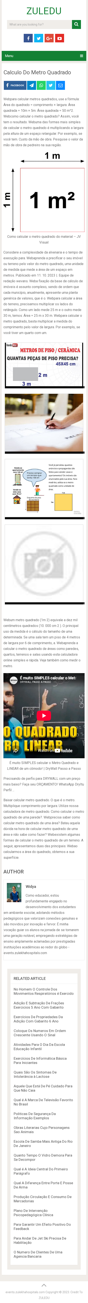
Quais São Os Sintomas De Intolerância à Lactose (35, 1074)
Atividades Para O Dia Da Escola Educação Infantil (39, 1046)
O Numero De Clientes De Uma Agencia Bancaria (38, 1254)
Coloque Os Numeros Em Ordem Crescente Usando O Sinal (40, 1033)
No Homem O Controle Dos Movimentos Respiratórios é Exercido (44, 991)
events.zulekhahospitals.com (25, 1292)
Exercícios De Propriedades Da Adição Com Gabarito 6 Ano (38, 1019)
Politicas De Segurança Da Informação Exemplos (35, 1116)
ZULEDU (44, 11)
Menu (9, 56)
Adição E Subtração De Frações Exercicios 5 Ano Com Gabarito (39, 1005)
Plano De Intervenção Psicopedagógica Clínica (33, 1212)
